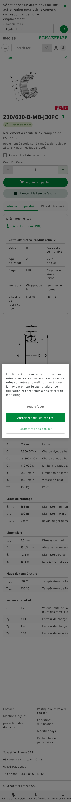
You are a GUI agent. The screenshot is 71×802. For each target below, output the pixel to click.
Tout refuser (35, 406)
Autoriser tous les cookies (35, 418)
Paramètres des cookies (35, 429)
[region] (35, 401)
